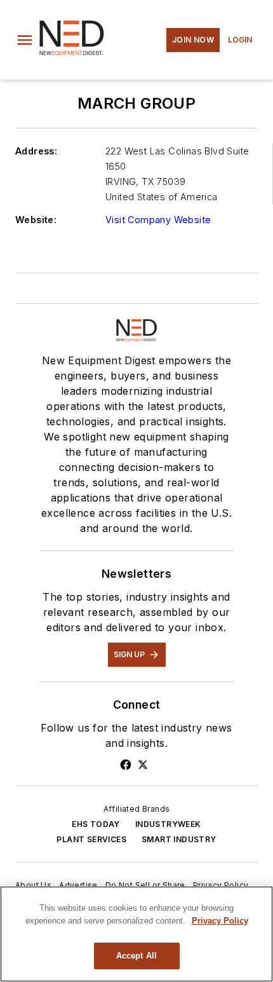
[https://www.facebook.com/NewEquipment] (125, 764)
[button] (24, 40)
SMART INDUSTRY (179, 839)
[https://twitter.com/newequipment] (142, 764)
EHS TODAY (96, 824)
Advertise (78, 885)
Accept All (136, 955)
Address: (36, 151)
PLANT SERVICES (91, 839)
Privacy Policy (221, 885)
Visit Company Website (158, 219)
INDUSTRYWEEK (168, 824)
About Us (33, 885)
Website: (36, 219)
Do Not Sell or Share (145, 885)
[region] (136, 934)
